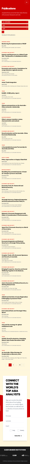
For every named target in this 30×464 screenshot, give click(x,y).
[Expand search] (3, 32)
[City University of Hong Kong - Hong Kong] (24, 455)
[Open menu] (26, 2)
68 (19, 365)
